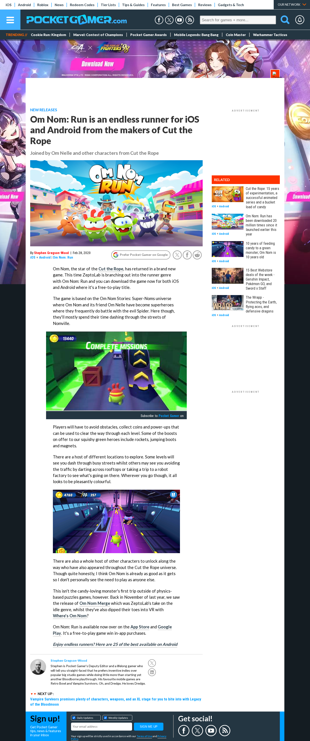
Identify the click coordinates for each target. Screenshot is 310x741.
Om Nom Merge (94, 603)
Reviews (205, 5)
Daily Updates (85, 717)
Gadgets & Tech (231, 5)
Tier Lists (108, 5)
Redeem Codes (82, 5)
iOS (9, 5)
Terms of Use (144, 736)
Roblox (42, 5)
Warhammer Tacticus (270, 35)
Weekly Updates (118, 717)
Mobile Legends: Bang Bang (196, 35)
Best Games (182, 5)
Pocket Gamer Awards (148, 35)
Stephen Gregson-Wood (51, 253)
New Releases (43, 110)
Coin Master (236, 35)
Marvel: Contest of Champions (98, 35)
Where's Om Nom (70, 615)
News (59, 5)
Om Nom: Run (63, 257)
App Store (139, 626)
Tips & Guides (133, 5)
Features (158, 5)
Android (24, 5)
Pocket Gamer (169, 416)
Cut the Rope (110, 268)
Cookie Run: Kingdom (48, 35)
